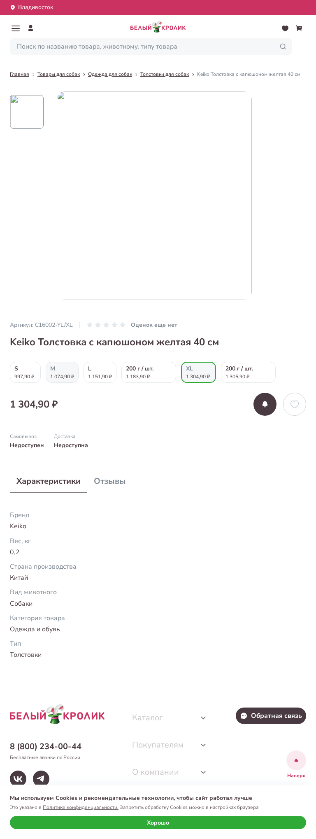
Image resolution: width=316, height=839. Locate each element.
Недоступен (27, 445)
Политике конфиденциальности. (80, 807)
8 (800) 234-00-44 (45, 746)
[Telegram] (41, 779)
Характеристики (48, 481)
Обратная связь (276, 715)
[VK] (18, 779)
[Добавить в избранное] (294, 404)
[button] (16, 28)
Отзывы (110, 481)
